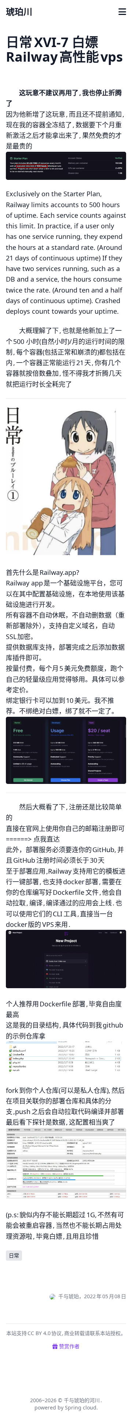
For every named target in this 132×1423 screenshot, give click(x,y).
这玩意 (55, 114)
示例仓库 (25, 1036)
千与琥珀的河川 (82, 1400)
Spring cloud (80, 1407)
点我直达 (46, 839)
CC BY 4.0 (39, 1333)
